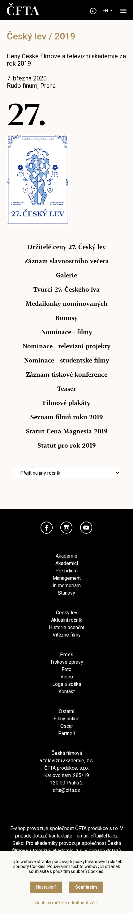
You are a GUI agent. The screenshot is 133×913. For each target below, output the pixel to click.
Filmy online (66, 719)
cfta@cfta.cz (66, 790)
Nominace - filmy (66, 332)
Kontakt (66, 691)
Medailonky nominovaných (67, 304)
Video (66, 677)
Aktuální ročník (66, 620)
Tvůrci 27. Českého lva (66, 289)
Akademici (66, 563)
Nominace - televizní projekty (66, 346)
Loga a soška (66, 684)
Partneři (66, 733)
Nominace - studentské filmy (66, 360)
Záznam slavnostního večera (66, 261)
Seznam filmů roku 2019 (66, 417)
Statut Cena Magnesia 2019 (66, 431)
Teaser (66, 389)
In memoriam (67, 585)
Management (67, 578)
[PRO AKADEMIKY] (93, 11)
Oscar (66, 726)
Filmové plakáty (66, 403)
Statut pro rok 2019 (66, 445)
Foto (66, 669)
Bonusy (66, 318)
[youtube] (86, 528)
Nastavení (46, 887)
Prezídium (66, 571)
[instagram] (66, 528)
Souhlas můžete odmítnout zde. (66, 902)
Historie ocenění (66, 627)
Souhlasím (86, 887)
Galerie (66, 275)
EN (105, 10)
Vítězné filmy (67, 635)
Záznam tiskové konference (66, 375)
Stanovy (66, 593)
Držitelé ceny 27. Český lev (67, 247)
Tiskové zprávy (66, 662)
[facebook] (47, 528)
